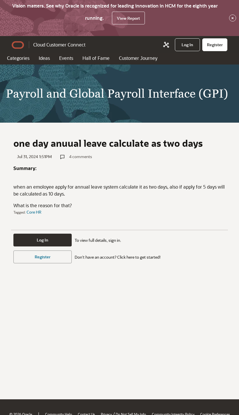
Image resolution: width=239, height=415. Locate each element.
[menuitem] (187, 44)
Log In (42, 240)
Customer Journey (138, 58)
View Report (128, 18)
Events (66, 58)
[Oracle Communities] (166, 44)
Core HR (34, 212)
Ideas (44, 58)
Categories (18, 58)
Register (42, 257)
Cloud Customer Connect (59, 45)
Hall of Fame (96, 58)
